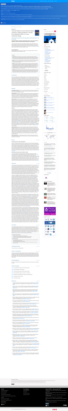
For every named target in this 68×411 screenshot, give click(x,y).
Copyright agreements (26, 390)
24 (25, 211)
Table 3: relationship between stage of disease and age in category (50, 102)
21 (29, 198)
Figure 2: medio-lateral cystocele (49, 112)
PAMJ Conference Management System (6, 400)
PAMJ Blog (2, 397)
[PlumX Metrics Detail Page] (46, 178)
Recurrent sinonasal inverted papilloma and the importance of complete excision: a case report (51, 194)
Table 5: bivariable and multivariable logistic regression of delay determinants (50, 107)
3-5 (16, 79)
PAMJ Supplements (3, 401)
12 (32, 182)
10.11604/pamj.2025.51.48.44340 (17, 5)
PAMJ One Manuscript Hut (49, 398)
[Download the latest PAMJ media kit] (47, 403)
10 (37, 176)
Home (12, 26)
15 (37, 191)
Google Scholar (46, 89)
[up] (38, 75)
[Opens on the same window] (12, 384)
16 (38, 191)
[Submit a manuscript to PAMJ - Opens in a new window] (50, 39)
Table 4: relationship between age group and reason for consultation (50, 105)
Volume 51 (14, 26)
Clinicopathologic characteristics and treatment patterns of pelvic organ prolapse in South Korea (50, 153)
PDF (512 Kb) (4, 22)
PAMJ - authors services (26, 394)
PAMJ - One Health (3, 393)
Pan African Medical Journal (4, 390)
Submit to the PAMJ (50, 1)
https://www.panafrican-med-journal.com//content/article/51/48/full (15, 19)
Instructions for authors (43, 1)
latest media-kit (64, 400)
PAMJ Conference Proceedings (5, 398)
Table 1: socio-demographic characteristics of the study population (50, 97)
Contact (55, 1)
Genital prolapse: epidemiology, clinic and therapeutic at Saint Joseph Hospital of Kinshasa (50, 155)
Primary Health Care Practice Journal (6, 394)
